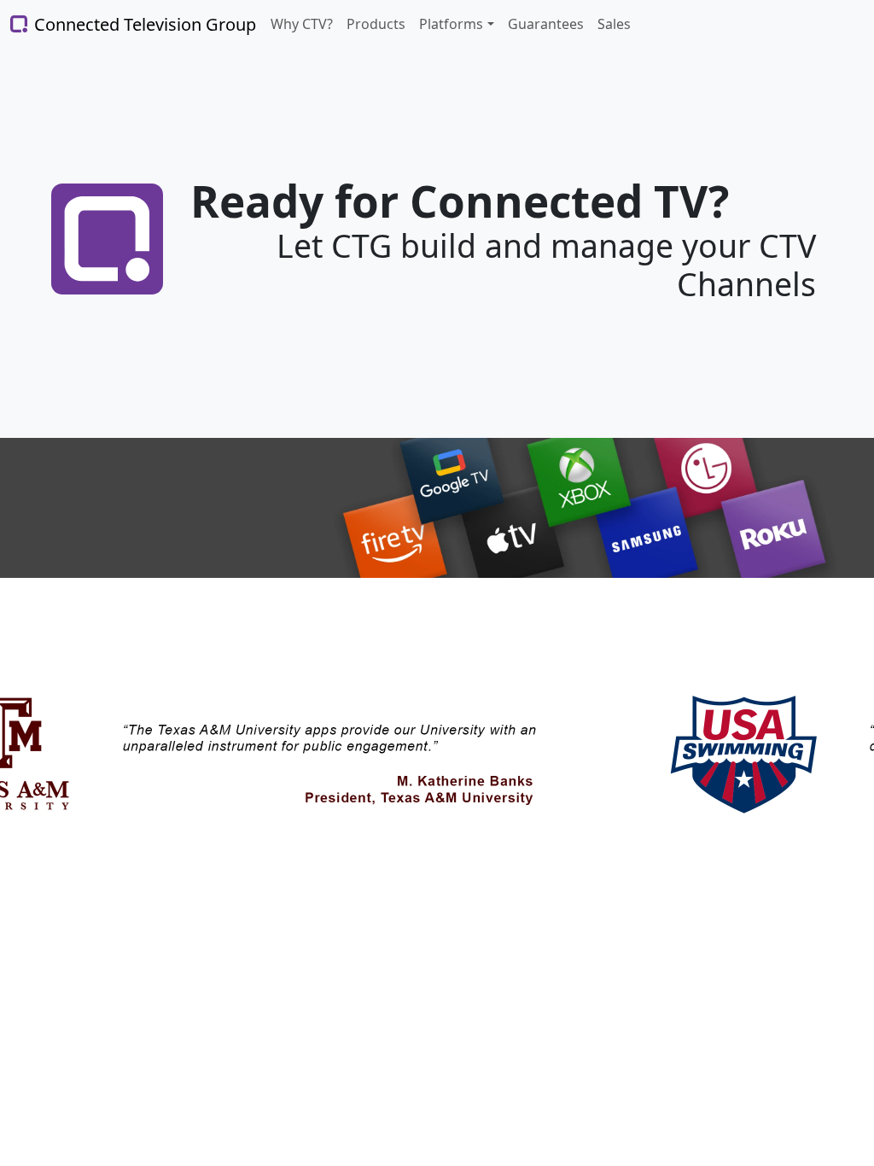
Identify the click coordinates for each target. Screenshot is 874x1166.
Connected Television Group (129, 24)
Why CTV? (302, 24)
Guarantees (546, 24)
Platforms (451, 24)
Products (376, 24)
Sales (614, 24)
